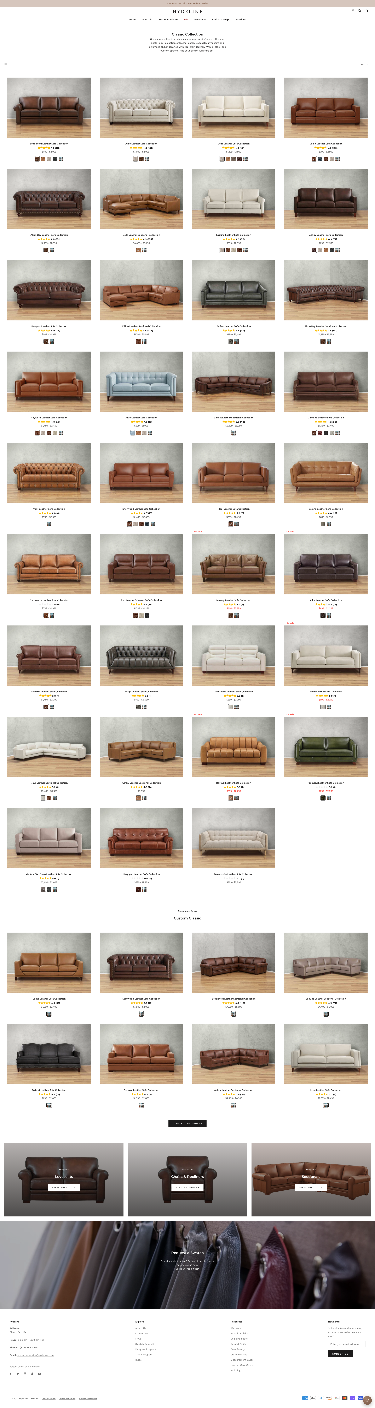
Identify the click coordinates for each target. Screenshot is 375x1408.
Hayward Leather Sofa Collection (49, 417)
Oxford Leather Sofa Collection (49, 1090)
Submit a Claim (239, 1333)
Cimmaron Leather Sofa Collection (49, 600)
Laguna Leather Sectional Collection (326, 998)
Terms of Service (67, 1398)
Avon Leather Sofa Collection (326, 691)
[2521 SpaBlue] (132, 433)
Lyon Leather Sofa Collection (326, 1090)
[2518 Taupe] (233, 159)
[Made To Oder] (147, 159)
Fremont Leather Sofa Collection (326, 782)
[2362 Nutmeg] (314, 159)
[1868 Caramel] (37, 159)
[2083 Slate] (323, 524)
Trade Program (143, 1354)
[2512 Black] (326, 433)
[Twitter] (18, 1373)
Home (132, 19)
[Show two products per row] (6, 64)
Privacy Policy (49, 1398)
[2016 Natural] (231, 707)
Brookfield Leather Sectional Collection (233, 998)
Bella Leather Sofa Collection (234, 143)
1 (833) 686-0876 (28, 1347)
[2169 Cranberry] (320, 433)
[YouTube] (39, 1373)
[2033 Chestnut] (239, 159)
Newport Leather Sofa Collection (49, 326)
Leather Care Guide (242, 1365)
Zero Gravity (238, 1349)
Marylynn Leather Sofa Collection (141, 874)
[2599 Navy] (320, 159)
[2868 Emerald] (323, 798)
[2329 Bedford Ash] (43, 889)
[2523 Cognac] (43, 159)
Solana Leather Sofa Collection (326, 508)
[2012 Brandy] (138, 889)
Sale (186, 19)
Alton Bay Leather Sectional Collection (326, 326)
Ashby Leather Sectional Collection (141, 782)
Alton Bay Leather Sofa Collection (49, 234)
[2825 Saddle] (46, 615)
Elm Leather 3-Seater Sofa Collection (141, 600)
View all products (187, 1123)
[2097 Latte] (231, 615)
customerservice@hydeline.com (35, 1355)
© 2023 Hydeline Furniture (25, 1398)
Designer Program (145, 1349)
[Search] (359, 11)
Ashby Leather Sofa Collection (326, 234)
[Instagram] (25, 1373)
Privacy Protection (88, 1398)
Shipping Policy (239, 1338)
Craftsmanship (220, 19)
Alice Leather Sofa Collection (326, 600)
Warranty (236, 1328)
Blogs (138, 1359)
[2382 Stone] (233, 250)
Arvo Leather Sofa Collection (141, 417)
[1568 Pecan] (326, 159)
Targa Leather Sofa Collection (141, 691)
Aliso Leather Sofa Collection (141, 143)
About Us (140, 1328)
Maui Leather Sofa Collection (234, 508)
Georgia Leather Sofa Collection (141, 1090)
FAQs (138, 1338)
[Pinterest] (32, 1373)
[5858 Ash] (231, 341)
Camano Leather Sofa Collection (326, 417)
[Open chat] (367, 1400)
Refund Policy (238, 1344)
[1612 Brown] (323, 615)
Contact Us (141, 1333)
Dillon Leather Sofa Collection (326, 143)
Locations (240, 19)
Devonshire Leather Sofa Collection (233, 874)
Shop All (146, 19)
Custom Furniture (168, 19)
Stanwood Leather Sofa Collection (141, 998)
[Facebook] (11, 1373)
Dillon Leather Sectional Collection (141, 326)
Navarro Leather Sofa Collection (49, 691)
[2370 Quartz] (55, 159)
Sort (363, 64)
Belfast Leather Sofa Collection (234, 326)
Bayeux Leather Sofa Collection (233, 782)
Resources (200, 19)
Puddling (236, 1370)
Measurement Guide (242, 1359)
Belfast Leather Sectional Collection (233, 417)
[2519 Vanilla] (49, 159)
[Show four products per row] (11, 64)
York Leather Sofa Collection (49, 508)
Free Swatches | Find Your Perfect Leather (187, 3)
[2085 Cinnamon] (231, 798)
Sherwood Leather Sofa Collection (141, 508)
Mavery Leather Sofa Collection (233, 600)
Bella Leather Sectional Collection (141, 234)
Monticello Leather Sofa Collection (234, 691)
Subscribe (340, 1354)
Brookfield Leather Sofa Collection (49, 143)
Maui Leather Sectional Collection (49, 782)
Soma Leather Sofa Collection (49, 998)
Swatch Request (144, 1344)
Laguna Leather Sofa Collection (233, 234)
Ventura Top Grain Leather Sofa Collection (49, 874)
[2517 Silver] (332, 433)
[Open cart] (366, 11)
